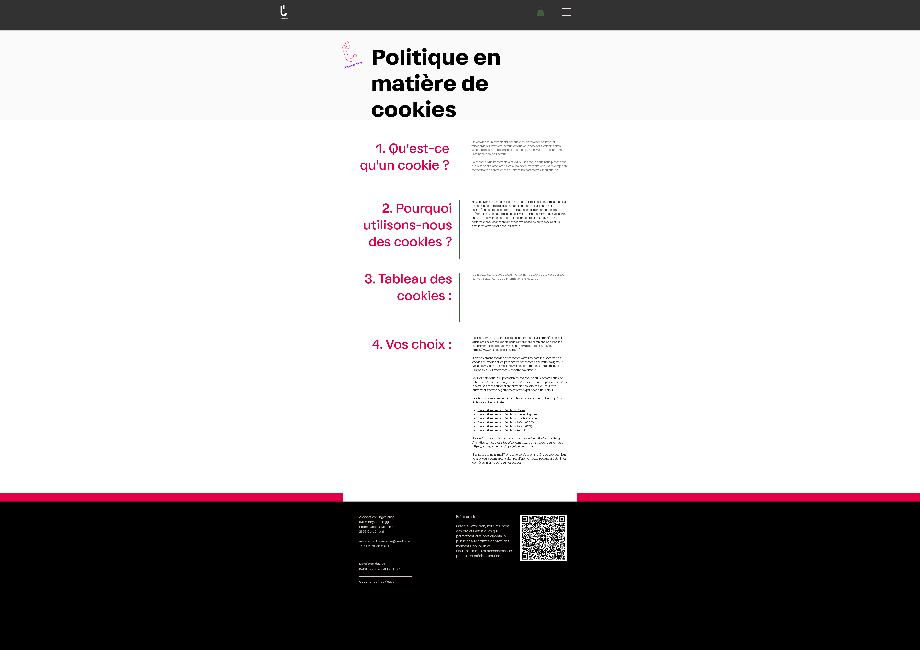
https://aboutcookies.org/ (532, 346)
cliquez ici (530, 278)
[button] (540, 11)
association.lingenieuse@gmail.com (384, 541)
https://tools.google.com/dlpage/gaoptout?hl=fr (503, 446)
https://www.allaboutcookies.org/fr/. (496, 350)
